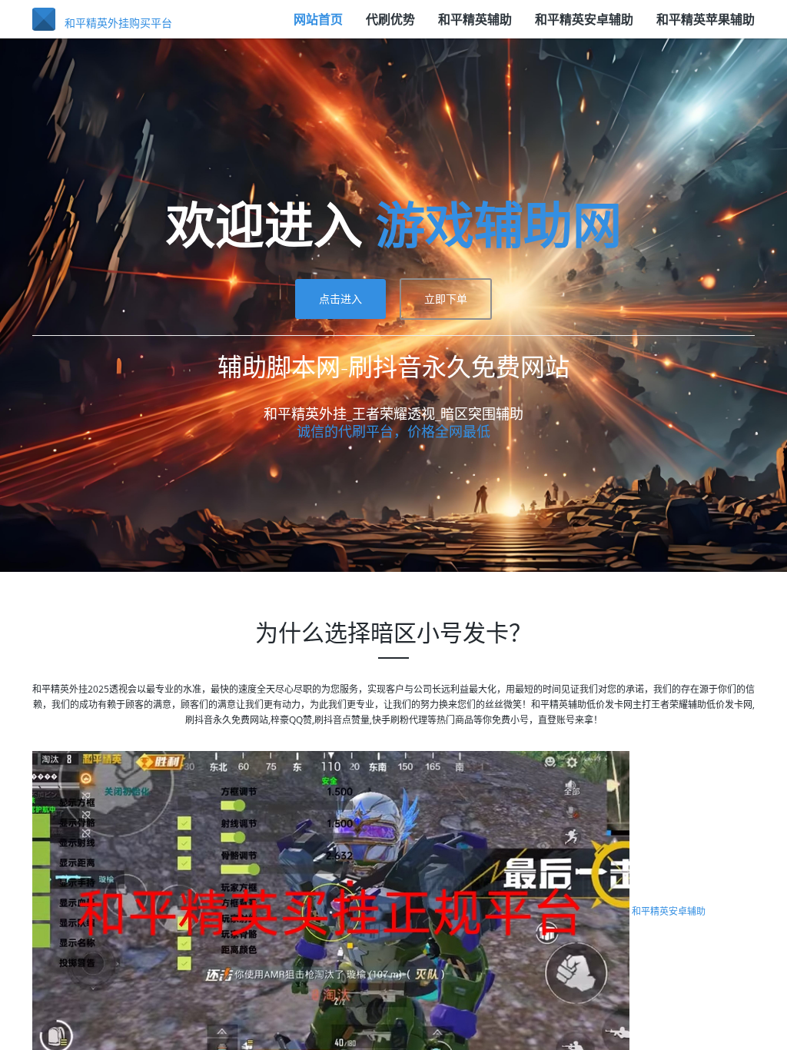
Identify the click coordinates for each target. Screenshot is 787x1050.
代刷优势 (390, 19)
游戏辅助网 (499, 224)
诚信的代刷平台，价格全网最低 (393, 431)
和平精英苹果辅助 (705, 19)
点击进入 (340, 298)
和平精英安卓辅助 (584, 19)
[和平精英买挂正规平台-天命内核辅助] (330, 911)
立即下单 (445, 298)
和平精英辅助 (475, 19)
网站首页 (318, 19)
